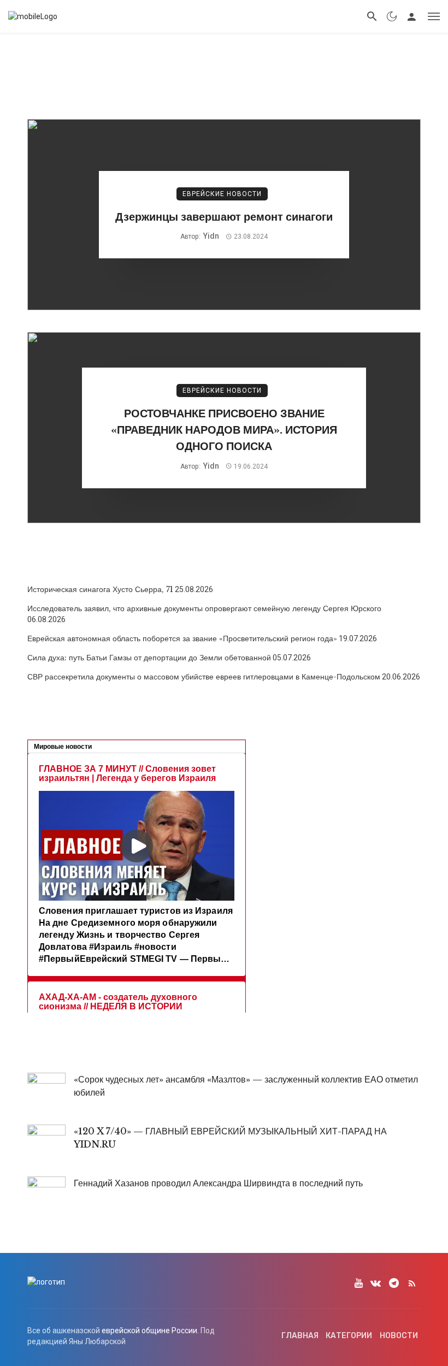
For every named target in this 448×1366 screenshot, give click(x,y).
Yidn (211, 236)
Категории (349, 1335)
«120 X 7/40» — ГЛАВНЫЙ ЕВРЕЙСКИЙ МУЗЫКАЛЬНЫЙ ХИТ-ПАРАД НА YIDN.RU (230, 1138)
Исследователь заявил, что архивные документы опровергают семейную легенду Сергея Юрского (204, 608)
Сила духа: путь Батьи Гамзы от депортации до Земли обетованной (149, 658)
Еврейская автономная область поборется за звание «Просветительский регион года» (182, 638)
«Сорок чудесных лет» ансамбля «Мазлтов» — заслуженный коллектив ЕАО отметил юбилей (246, 1086)
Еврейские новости (222, 194)
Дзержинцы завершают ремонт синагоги (224, 216)
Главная (300, 1335)
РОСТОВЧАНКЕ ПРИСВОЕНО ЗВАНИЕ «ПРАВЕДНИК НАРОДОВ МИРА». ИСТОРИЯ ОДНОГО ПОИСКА (224, 429)
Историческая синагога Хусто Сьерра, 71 (100, 589)
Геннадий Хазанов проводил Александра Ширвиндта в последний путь (218, 1183)
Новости (399, 1335)
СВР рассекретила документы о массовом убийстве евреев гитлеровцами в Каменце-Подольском (203, 677)
